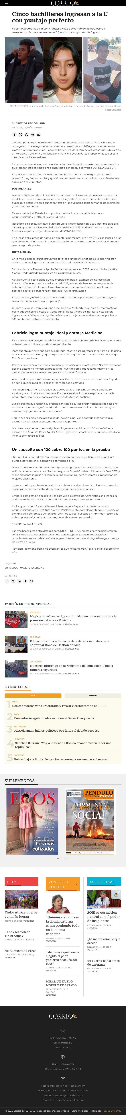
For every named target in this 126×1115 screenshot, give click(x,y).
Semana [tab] (93, 695)
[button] (63, 70)
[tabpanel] (34, 821)
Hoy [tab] (33, 695)
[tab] (58, 858)
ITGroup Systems (111, 1110)
